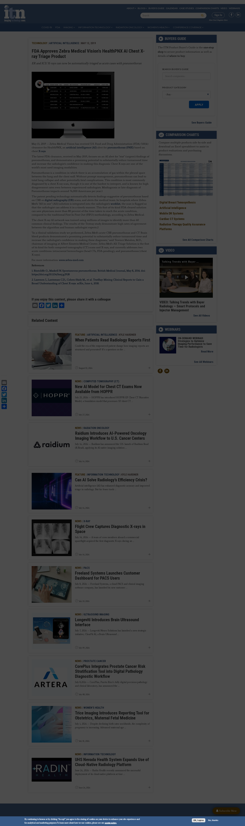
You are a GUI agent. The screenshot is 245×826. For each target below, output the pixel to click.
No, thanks (213, 820)
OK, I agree (198, 820)
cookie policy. (111, 823)
